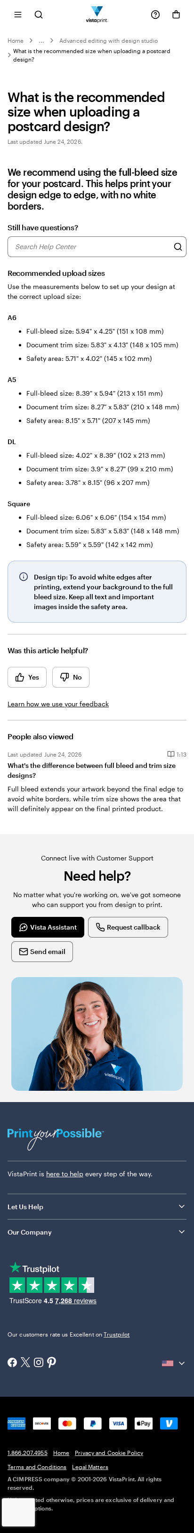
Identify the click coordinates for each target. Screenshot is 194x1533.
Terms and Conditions (37, 1466)
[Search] (178, 246)
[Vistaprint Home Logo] (97, 14)
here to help (64, 1174)
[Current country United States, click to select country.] (174, 1363)
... (41, 40)
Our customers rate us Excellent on (68, 1334)
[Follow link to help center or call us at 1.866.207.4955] (155, 14)
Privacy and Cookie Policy (109, 1452)
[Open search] (38, 14)
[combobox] (92, 246)
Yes (33, 677)
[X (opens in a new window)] (25, 1363)
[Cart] (176, 14)
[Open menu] (18, 14)
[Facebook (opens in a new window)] (12, 1363)
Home (16, 40)
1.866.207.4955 (28, 1452)
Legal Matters (90, 1466)
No (77, 677)
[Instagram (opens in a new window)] (38, 1363)
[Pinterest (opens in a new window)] (52, 1363)
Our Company (30, 1232)
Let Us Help (25, 1207)
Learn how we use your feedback (58, 704)
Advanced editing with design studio (108, 40)
